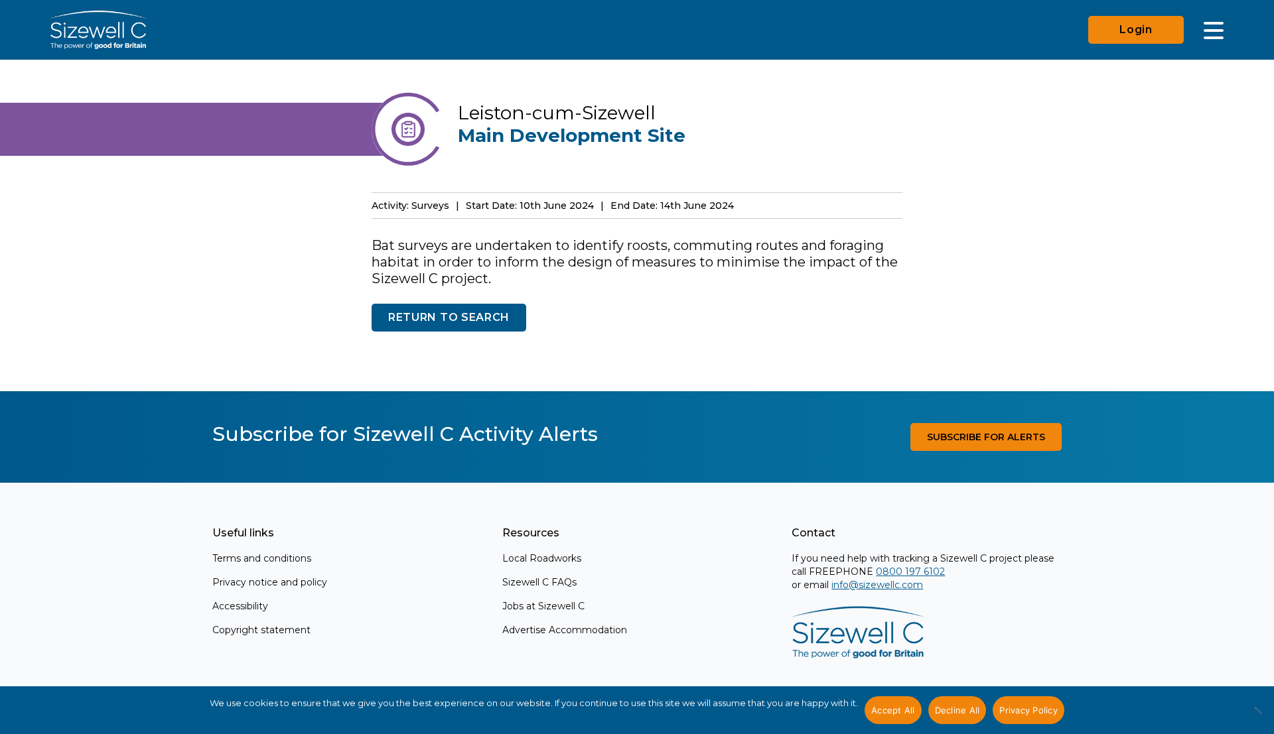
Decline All (957, 710)
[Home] (98, 30)
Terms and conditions (261, 558)
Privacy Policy (1028, 710)
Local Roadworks (541, 558)
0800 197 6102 (910, 572)
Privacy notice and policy (269, 582)
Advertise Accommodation (564, 630)
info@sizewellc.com (877, 585)
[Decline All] (1257, 717)
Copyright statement (261, 630)
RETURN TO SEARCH (449, 317)
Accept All (893, 710)
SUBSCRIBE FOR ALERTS (986, 437)
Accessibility (240, 606)
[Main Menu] (1214, 30)
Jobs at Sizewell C (543, 606)
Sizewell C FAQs (539, 582)
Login (1136, 29)
